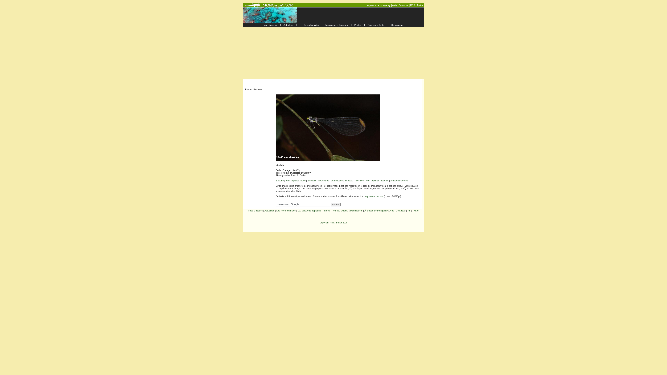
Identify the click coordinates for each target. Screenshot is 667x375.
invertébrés (323, 180)
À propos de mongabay (376, 210)
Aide (391, 210)
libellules (359, 180)
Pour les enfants (340, 210)
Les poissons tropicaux (309, 210)
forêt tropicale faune (296, 180)
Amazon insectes (399, 180)
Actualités (269, 210)
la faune (280, 180)
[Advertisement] (333, 53)
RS (409, 210)
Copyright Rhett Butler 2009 (333, 222)
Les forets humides (286, 210)
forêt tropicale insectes (377, 180)
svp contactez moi (374, 196)
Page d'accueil (255, 210)
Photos (326, 210)
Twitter (416, 210)
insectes (349, 180)
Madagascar (356, 210)
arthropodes (337, 180)
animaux (311, 180)
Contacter (401, 210)
